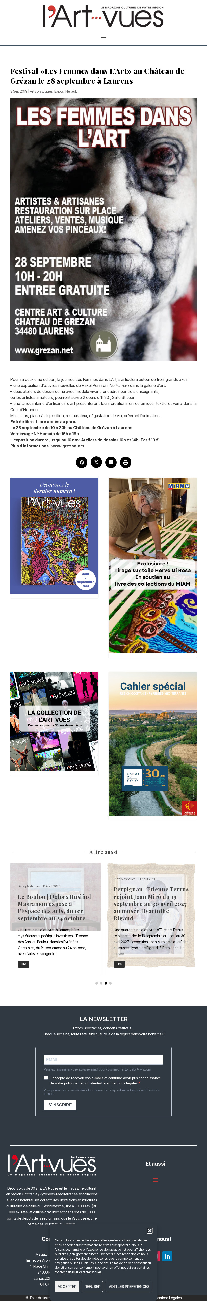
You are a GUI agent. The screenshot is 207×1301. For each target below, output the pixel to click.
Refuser (92, 1286)
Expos (59, 91)
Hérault (71, 91)
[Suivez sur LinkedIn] (167, 1256)
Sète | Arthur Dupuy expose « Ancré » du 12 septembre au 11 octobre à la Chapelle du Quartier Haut (55, 919)
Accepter (67, 1286)
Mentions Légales (168, 1298)
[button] (149, 1230)
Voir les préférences (129, 1286)
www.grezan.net (68, 445)
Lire (23, 964)
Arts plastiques (41, 91)
